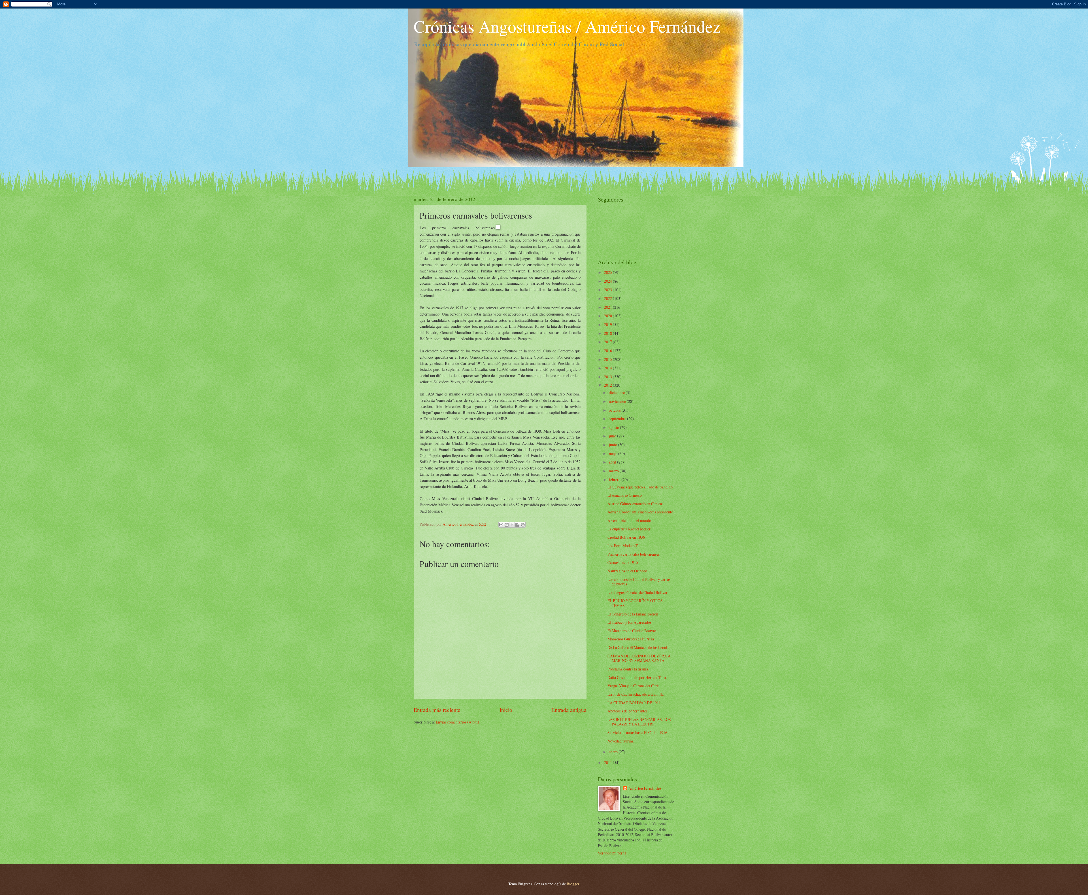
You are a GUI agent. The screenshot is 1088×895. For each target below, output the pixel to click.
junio (613, 444)
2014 (608, 368)
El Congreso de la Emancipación (632, 614)
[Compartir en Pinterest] (523, 525)
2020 (608, 315)
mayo (613, 453)
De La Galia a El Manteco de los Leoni (637, 647)
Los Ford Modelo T (622, 545)
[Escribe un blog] (506, 525)
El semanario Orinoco (624, 495)
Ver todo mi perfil (612, 853)
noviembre (618, 401)
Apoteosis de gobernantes (627, 711)
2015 (608, 359)
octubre (615, 410)
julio (613, 436)
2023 (608, 289)
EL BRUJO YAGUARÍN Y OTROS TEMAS (635, 603)
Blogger (573, 883)
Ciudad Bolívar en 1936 (626, 537)
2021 (608, 307)
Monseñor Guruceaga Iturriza (630, 639)
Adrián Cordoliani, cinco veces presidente (640, 512)
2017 (608, 341)
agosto (614, 427)
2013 (608, 376)
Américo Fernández (644, 788)
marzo (614, 470)
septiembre (618, 418)
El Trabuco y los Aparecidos (629, 622)
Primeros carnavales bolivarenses (633, 554)
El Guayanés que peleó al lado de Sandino (640, 487)
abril (613, 462)
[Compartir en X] (512, 525)
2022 (608, 298)
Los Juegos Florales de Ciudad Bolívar (637, 592)
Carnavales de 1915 (622, 562)
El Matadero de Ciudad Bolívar (631, 630)
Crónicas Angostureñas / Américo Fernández (567, 26)
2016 (608, 350)
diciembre (617, 392)
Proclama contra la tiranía (627, 669)
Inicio (506, 709)
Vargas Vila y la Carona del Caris (633, 685)
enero (614, 751)
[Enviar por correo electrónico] (501, 525)
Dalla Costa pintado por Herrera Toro (636, 677)
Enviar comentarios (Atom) (457, 722)
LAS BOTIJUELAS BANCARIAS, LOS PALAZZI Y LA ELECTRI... (639, 722)
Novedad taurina (620, 741)
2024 (608, 281)
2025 (608, 272)
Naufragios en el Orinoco (627, 571)
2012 (608, 385)
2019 (608, 324)
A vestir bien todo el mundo (629, 520)
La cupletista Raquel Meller (629, 529)
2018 (608, 333)
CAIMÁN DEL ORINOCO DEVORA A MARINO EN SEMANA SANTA (639, 658)
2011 (608, 762)
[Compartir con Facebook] (517, 525)
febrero (615, 479)
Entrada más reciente (437, 709)
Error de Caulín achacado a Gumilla (635, 694)
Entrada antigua (568, 709)
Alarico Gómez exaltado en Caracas (635, 503)
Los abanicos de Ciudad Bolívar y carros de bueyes (638, 582)
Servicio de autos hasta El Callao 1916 (637, 732)
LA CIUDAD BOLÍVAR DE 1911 (634, 702)
